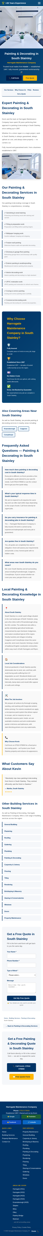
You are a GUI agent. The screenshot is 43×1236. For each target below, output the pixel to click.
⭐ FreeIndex (31, 1116)
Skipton (15, 1205)
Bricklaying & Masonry (13, 891)
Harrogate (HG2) (19, 1192)
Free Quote (30, 78)
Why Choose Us (20, 90)
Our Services (8, 90)
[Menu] (39, 3)
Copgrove (23, 429)
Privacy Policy (16, 1227)
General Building (10, 824)
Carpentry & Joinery (12, 864)
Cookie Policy (26, 1227)
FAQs (29, 90)
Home (6, 1018)
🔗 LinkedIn (32, 1122)
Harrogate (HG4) (19, 1199)
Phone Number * (13, 961)
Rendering (8, 884)
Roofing (7, 838)
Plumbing (8, 851)
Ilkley (14, 1209)
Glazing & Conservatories (14, 898)
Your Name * (11, 952)
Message (10, 980)
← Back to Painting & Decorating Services (22, 1026)
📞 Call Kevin (14, 78)
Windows (7, 905)
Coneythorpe (8, 435)
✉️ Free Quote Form (21, 1077)
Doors (6, 911)
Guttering (8, 844)
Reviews (36, 90)
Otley (14, 1212)
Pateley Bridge (18, 1215)
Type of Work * (12, 970)
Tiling (6, 878)
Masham (16, 1219)
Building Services (14, 1018)
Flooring (7, 871)
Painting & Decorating (12, 858)
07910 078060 (24, 1111)
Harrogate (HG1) (19, 1189)
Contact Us (6, 1142)
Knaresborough (9, 429)
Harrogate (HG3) (19, 1196)
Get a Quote (21, 94)
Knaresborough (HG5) (20, 1202)
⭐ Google (10, 1116)
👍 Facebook (11, 1122)
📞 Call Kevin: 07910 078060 (21, 1067)
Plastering (8, 831)
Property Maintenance (12, 918)
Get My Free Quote (22, 998)
